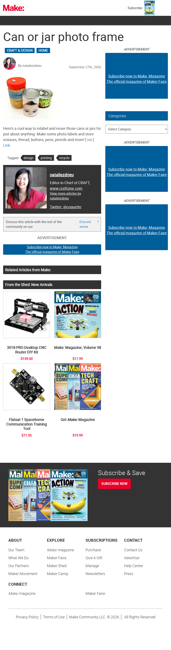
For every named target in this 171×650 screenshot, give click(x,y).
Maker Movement (22, 573)
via (89, 139)
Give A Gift (94, 557)
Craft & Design (20, 50)
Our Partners (18, 565)
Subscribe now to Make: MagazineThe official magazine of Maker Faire (52, 249)
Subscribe (135, 8)
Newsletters (95, 573)
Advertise (131, 557)
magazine (60, 549)
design (28, 158)
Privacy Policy (27, 616)
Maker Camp (57, 573)
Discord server (85, 224)
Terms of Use (54, 616)
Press (128, 573)
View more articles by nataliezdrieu (65, 196)
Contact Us (133, 549)
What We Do (18, 557)
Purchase (93, 549)
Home (43, 50)
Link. (7, 145)
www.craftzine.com (66, 188)
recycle (64, 158)
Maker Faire (56, 557)
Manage (92, 565)
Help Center (133, 565)
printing (46, 158)
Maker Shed (57, 565)
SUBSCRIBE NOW (114, 483)
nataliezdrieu (62, 174)
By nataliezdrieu (29, 65)
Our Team (16, 549)
